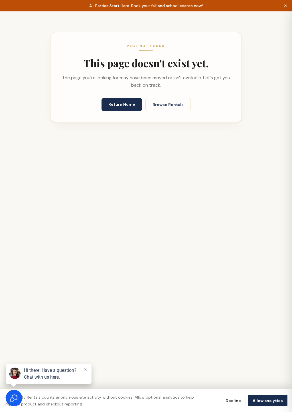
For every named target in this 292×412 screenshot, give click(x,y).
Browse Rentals (168, 104)
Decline (233, 400)
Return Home (121, 104)
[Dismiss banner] (285, 6)
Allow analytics (268, 400)
